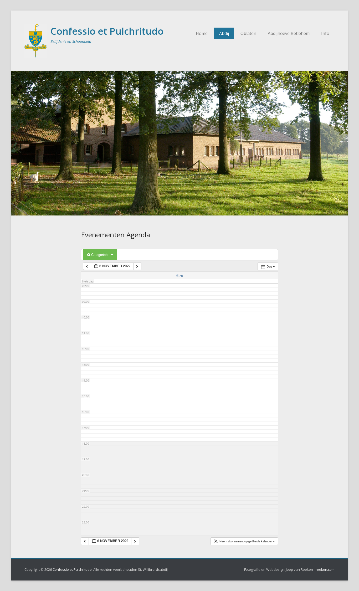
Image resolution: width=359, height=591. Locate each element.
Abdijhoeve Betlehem (289, 33)
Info (325, 33)
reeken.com (325, 569)
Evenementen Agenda (115, 234)
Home (202, 33)
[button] (244, 541)
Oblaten (248, 33)
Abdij (224, 33)
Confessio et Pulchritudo (106, 31)
